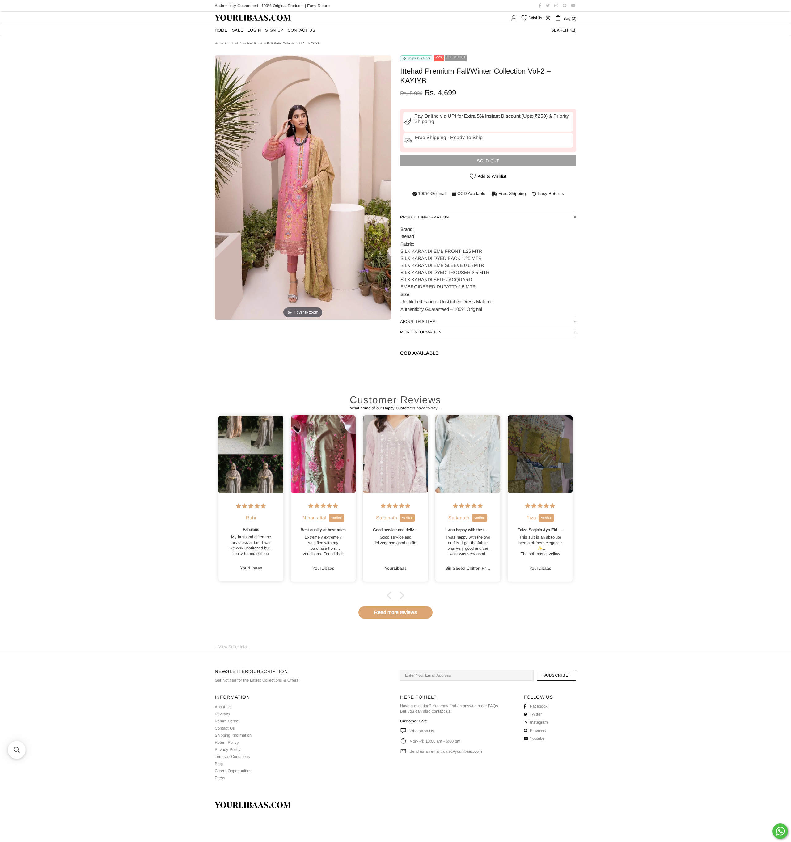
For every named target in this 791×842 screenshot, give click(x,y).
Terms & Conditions (232, 756)
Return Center (227, 721)
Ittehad (233, 43)
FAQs (493, 706)
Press (220, 778)
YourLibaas (253, 18)
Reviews (222, 714)
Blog (219, 763)
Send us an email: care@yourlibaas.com (445, 751)
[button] (391, 595)
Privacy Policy (228, 749)
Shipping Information (233, 735)
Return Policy (227, 742)
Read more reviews (395, 612)
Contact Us (225, 728)
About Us (223, 706)
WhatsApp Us (421, 731)
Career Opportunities (233, 770)
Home (219, 43)
